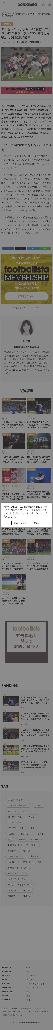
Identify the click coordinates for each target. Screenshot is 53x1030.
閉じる (37, 523)
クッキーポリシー (21, 523)
